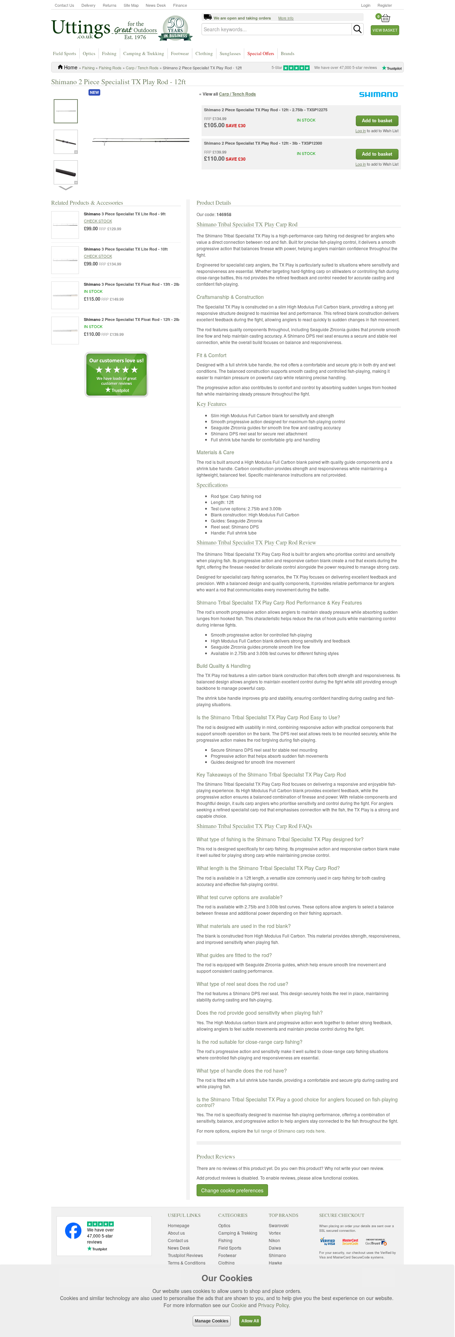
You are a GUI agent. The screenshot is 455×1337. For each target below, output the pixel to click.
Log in (360, 130)
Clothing (204, 53)
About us (176, 1233)
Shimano (277, 1255)
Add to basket (377, 120)
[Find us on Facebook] (73, 1237)
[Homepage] (122, 27)
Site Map (131, 5)
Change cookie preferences (232, 1190)
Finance (180, 5)
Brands (287, 53)
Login (365, 5)
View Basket (385, 30)
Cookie (239, 1305)
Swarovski (279, 1225)
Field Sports (64, 53)
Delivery (88, 5)
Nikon (274, 1240)
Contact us (178, 1240)
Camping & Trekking (143, 53)
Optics (89, 53)
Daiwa (275, 1248)
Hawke (275, 1263)
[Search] (358, 29)
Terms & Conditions (186, 1263)
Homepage (178, 1225)
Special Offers (260, 53)
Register (385, 5)
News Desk (156, 5)
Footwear (180, 53)
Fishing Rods (110, 67)
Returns (110, 5)
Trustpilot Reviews (185, 1255)
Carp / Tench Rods (142, 67)
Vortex (275, 1233)
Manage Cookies (212, 1321)
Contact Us (64, 5)
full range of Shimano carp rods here (289, 1131)
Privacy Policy (273, 1305)
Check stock (98, 221)
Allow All (250, 1321)
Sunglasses (230, 53)
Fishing (109, 53)
